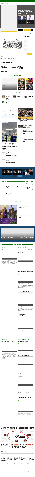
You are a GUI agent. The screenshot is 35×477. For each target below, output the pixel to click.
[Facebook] (32, 1)
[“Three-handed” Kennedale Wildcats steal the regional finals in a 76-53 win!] (20, 140)
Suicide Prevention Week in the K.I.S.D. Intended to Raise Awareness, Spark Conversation (25, 251)
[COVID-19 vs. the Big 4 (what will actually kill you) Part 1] (25, 278)
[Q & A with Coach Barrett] (25, 45)
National (20, 80)
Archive (19, 8)
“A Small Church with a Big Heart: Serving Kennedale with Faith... (31, 458)
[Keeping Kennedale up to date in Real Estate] (25, 406)
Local (19, 207)
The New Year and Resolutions (23, 291)
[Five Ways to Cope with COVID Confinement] (25, 323)
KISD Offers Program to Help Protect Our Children (5, 67)
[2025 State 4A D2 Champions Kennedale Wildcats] (14, 97)
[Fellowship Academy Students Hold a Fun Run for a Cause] (3, 153)
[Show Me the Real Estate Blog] (25, 360)
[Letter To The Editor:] (3, 194)
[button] (30, 0)
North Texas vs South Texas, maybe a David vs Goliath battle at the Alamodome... (30, 97)
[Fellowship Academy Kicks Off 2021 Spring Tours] (3, 156)
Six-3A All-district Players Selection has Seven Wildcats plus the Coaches (17, 67)
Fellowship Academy (4, 140)
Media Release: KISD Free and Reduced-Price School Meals (10, 458)
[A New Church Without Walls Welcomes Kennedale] (17, 465)
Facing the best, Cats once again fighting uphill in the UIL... (24, 458)
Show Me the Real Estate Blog (23, 355)
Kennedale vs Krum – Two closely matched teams (8, 102)
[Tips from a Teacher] (25, 41)
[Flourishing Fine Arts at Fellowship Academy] (3, 163)
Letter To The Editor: (8, 193)
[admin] (2, 57)
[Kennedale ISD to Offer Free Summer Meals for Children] (29, 81)
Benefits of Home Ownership (23, 341)
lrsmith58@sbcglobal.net (11, 48)
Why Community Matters (6, 249)
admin (5, 56)
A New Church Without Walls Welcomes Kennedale (17, 469)
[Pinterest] (28, 30)
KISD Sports (25, 127)
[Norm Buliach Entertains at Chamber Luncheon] (25, 49)
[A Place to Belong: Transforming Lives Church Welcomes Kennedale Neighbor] (3, 187)
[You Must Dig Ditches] (30, 17)
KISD (24, 133)
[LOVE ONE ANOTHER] (22, 17)
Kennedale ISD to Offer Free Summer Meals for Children (17, 458)
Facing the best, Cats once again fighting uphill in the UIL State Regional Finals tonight (8, 97)
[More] (32, 30)
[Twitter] (26, 30)
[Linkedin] (30, 30)
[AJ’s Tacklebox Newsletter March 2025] (3, 198)
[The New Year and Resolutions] (25, 299)
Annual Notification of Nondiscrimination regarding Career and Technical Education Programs (3, 459)
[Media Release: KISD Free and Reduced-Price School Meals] (21, 81)
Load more (17, 474)
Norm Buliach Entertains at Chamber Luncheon (31, 49)
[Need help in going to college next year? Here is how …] (3, 160)
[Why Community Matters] (9, 255)
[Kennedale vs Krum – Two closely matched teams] (3, 102)
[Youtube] (33, 1)
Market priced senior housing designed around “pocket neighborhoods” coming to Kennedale (25, 375)
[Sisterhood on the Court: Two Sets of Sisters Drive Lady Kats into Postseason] (24, 465)
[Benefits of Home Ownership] (25, 347)
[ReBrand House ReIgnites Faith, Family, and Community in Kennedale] (3, 191)
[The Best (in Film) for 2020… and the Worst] (9, 348)
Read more (20, 22)
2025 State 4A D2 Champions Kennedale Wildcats (19, 97)
